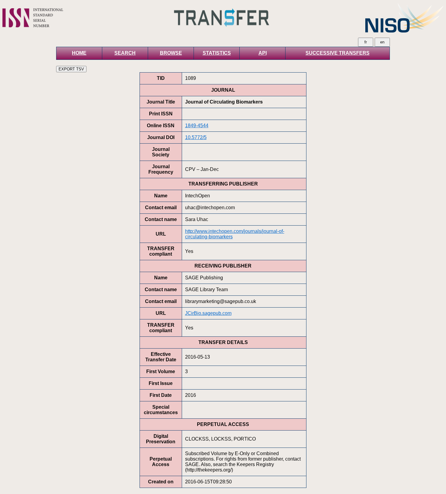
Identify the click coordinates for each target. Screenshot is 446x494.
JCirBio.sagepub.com (208, 313)
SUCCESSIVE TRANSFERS (338, 53)
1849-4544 (196, 125)
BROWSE (171, 53)
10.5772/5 (196, 137)
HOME (79, 53)
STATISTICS (217, 53)
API (262, 53)
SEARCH (125, 53)
